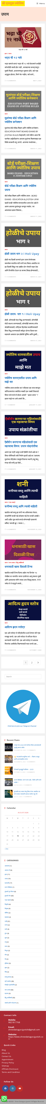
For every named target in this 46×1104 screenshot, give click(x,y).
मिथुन (6, 950)
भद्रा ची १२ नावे (13, 57)
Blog (4, 1050)
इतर (6, 54)
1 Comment (11, 405)
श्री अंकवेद (8, 981)
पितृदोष (6, 904)
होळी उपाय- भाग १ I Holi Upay (22, 314)
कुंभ (6, 933)
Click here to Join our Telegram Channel (22, 726)
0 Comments (11, 81)
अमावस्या (7, 866)
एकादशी (7, 883)
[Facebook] (5, 1088)
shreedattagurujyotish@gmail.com (24, 1029)
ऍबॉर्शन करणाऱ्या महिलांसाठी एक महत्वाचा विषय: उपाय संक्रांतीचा (21, 444)
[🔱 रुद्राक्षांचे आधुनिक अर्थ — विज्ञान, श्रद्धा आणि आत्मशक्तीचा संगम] (9, 759)
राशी (6, 921)
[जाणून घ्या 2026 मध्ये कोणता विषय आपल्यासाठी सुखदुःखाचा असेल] (9, 747)
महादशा (7, 917)
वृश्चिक (6, 963)
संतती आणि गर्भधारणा (10, 1003)
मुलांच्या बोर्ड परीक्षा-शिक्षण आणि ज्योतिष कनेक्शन (20, 120)
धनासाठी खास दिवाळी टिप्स (18, 566)
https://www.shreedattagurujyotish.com (25, 1037)
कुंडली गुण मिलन (9, 891)
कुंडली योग (8, 896)
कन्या (6, 925)
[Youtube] (20, 1088)
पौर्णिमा (6, 913)
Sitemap (5, 1066)
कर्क (6, 929)
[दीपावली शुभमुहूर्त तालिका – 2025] (9, 771)
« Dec (6, 849)
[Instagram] (12, 1088)
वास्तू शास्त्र (8, 977)
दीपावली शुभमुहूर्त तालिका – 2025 (23, 769)
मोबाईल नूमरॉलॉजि (10, 985)
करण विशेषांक (8, 887)
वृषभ (6, 968)
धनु (5, 942)
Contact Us (6, 1056)
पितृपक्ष (6, 908)
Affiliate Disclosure (10, 1069)
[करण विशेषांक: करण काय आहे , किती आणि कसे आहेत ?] (9, 782)
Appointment (7, 1059)
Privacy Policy (8, 1062)
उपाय (9, 54)
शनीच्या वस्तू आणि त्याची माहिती (21, 506)
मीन (6, 955)
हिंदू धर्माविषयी (20, 563)
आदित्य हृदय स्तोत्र (15, 627)
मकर (6, 946)
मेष (5, 959)
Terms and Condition (11, 1072)
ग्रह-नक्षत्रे (12, 502)
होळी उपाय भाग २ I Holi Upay (22, 254)
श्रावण (6, 993)
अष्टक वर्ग (7, 870)
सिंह (6, 972)
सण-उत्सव (12, 563)
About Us (6, 1053)
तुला (6, 938)
